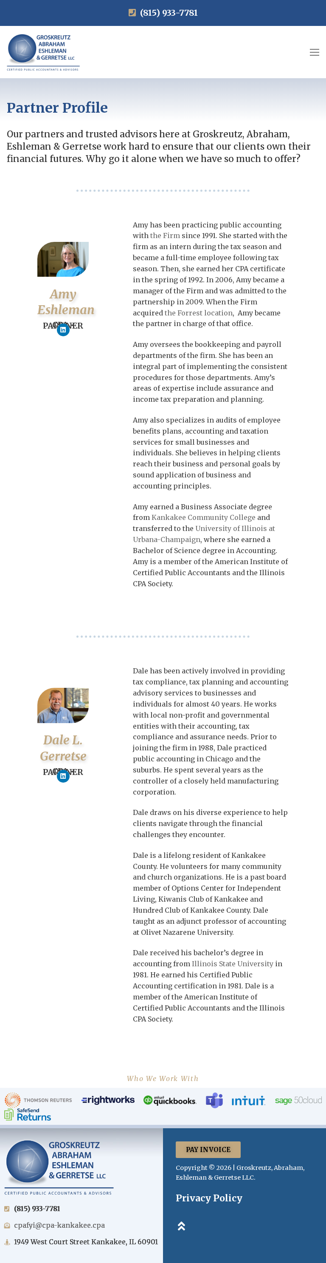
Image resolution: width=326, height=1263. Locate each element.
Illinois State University (232, 963)
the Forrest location (199, 313)
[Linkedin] (63, 330)
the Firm (165, 235)
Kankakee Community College (204, 517)
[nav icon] (314, 52)
